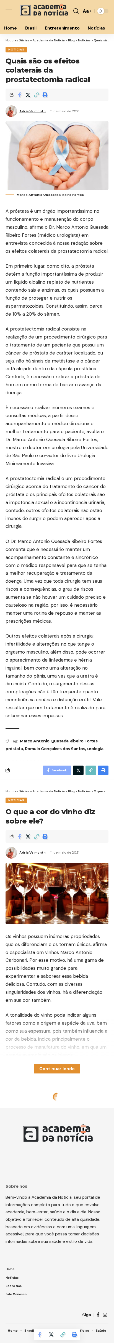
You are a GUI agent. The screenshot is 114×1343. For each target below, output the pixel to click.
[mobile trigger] (10, 11)
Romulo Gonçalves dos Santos (55, 748)
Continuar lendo (57, 1069)
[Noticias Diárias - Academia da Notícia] (43, 11)
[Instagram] (105, 1315)
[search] (76, 11)
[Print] (45, 94)
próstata (14, 748)
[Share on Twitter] (28, 94)
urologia (95, 748)
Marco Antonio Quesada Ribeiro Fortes (58, 741)
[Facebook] (98, 1315)
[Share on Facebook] (19, 94)
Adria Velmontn (32, 111)
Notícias (16, 49)
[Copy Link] (36, 94)
